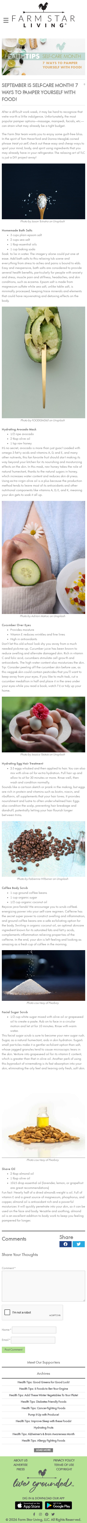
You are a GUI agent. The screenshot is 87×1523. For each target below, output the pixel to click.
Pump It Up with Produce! (43, 1414)
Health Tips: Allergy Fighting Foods (43, 1440)
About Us (21, 1460)
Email (6, 1340)
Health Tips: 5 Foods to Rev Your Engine (43, 1388)
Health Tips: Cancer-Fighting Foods (43, 1408)
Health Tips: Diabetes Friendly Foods (43, 1401)
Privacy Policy (64, 1460)
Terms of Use (64, 1465)
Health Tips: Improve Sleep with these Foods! (43, 1421)
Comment (9, 1268)
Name (6, 1330)
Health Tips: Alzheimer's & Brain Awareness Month (44, 1434)
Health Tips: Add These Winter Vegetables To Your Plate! (43, 1395)
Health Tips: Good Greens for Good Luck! (44, 1382)
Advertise (21, 1465)
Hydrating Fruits (43, 1427)
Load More (43, 1450)
